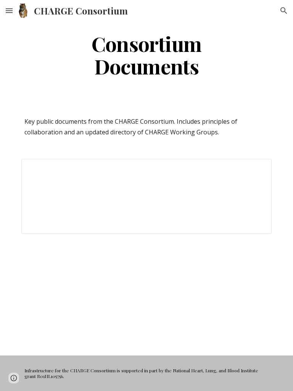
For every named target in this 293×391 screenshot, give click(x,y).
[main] (146, 54)
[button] (9, 10)
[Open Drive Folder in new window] (257, 169)
